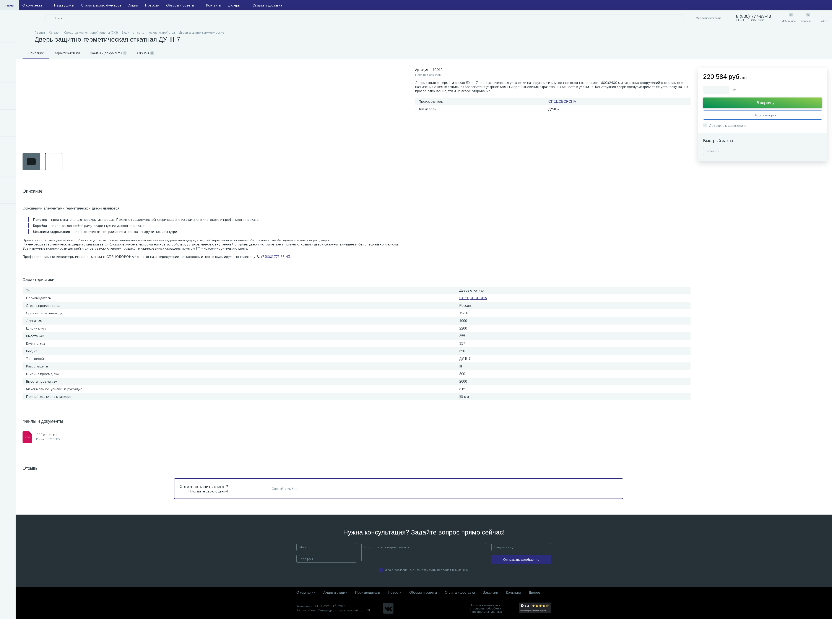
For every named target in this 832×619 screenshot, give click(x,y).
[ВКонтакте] (388, 608)
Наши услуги (64, 5)
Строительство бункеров (101, 5)
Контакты (213, 5)
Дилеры (234, 5)
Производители (367, 592)
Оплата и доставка (267, 5)
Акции (133, 5)
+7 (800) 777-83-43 (275, 257)
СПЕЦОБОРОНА (562, 101)
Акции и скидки (335, 592)
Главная (9, 5)
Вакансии (490, 592)
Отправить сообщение (521, 559)
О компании (32, 5)
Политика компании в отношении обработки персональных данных (486, 608)
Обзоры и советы (180, 5)
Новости (152, 5)
